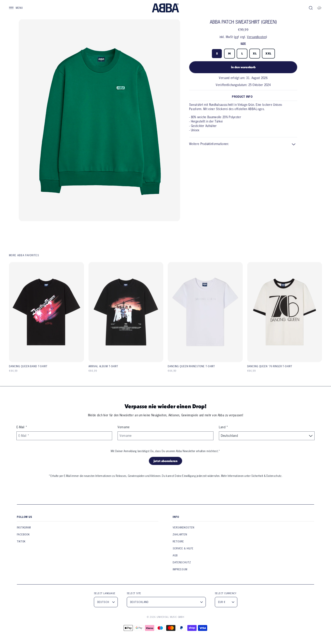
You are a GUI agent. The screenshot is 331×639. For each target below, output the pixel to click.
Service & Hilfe (183, 548)
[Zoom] (99, 120)
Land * (223, 427)
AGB (175, 555)
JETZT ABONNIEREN (165, 461)
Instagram (24, 527)
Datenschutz (182, 562)
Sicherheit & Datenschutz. (266, 476)
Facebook (23, 534)
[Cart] (319, 7)
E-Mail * (21, 427)
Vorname (123, 427)
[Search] (311, 8)
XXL (268, 53)
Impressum (180, 569)
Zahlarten (180, 534)
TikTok (21, 541)
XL (254, 53)
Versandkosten (256, 37)
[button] (243, 144)
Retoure (178, 541)
